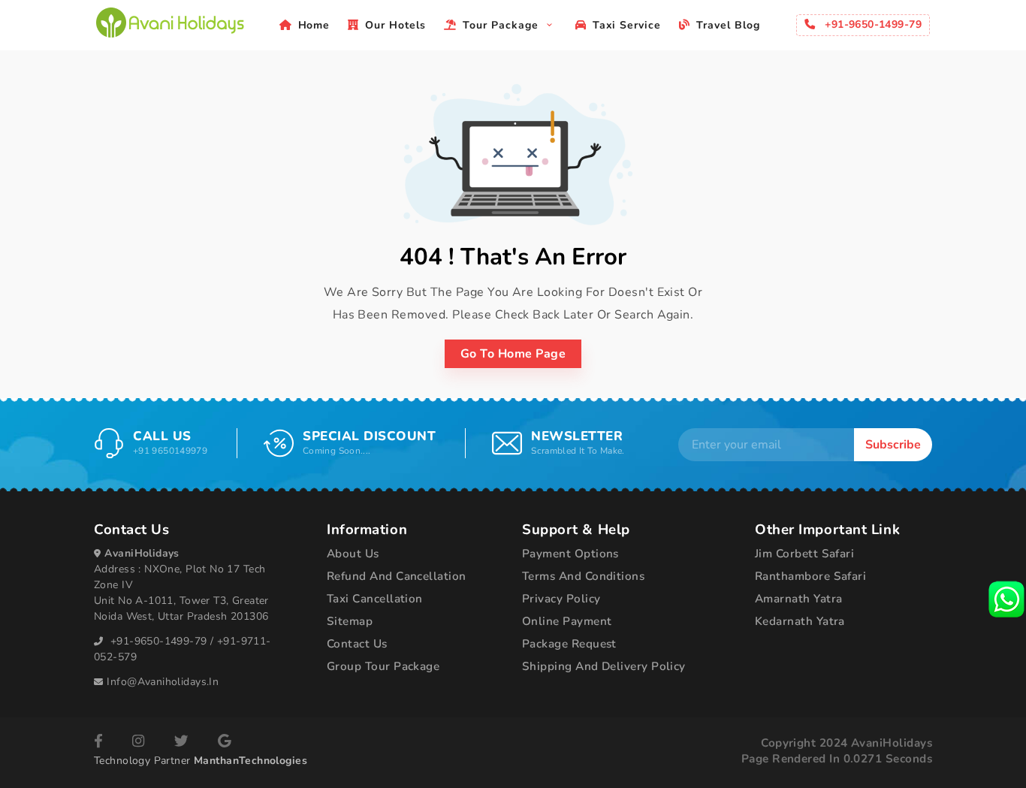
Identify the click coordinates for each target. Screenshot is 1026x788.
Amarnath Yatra (798, 598)
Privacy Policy (561, 598)
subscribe (893, 444)
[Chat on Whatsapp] (1006, 599)
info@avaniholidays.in (163, 682)
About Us (353, 553)
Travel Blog (728, 25)
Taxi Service (627, 25)
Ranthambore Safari (810, 576)
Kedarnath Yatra (800, 621)
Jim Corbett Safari (804, 553)
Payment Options (570, 553)
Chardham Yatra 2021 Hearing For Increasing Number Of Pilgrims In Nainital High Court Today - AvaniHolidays (170, 23)
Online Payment (566, 621)
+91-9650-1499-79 (158, 641)
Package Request (569, 643)
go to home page (513, 354)
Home (314, 25)
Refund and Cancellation (396, 576)
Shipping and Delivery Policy (604, 666)
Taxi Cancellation (375, 598)
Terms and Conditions (583, 576)
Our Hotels (395, 25)
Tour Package (502, 25)
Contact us (357, 643)
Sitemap (350, 621)
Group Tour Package (383, 666)
